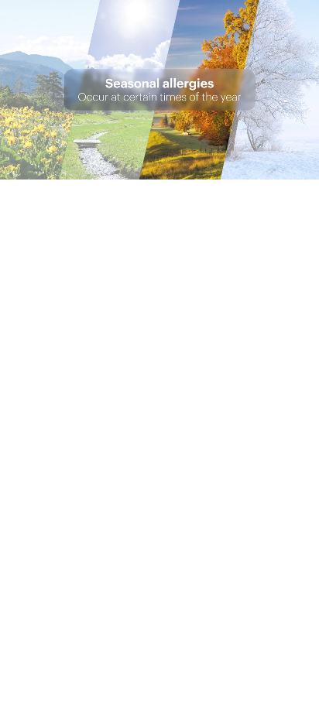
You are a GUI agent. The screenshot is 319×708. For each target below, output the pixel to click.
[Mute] (245, 167)
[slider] (144, 167)
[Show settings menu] (275, 167)
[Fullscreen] (304, 167)
